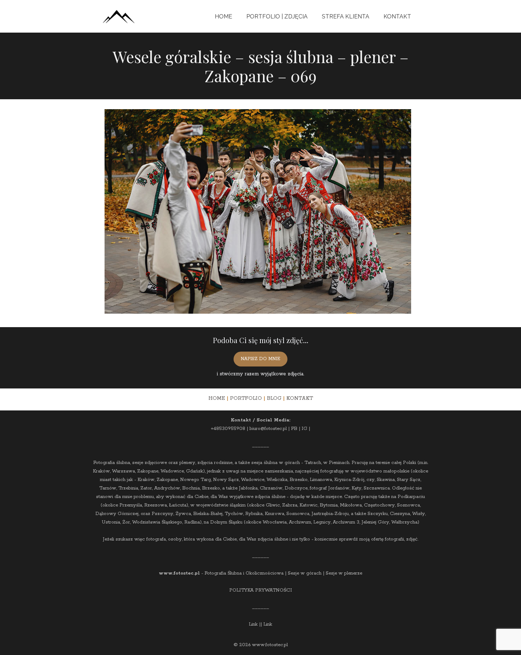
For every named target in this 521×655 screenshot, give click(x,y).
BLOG (274, 398)
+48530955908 (228, 429)
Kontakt (397, 16)
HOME (216, 398)
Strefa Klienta (345, 16)
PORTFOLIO (246, 398)
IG (304, 429)
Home (223, 16)
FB (294, 429)
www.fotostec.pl (179, 573)
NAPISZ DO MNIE (260, 359)
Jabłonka (248, 488)
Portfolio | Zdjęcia (277, 16)
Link (253, 624)
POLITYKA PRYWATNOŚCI (260, 590)
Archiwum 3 (346, 522)
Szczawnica (377, 488)
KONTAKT (299, 398)
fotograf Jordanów (329, 488)
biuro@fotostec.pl (268, 429)
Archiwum (300, 522)
